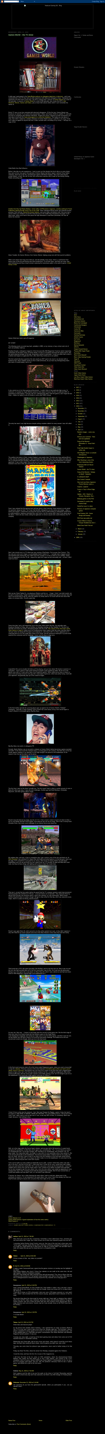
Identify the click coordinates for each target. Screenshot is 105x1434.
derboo (15, 1236)
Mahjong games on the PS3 (85, 499)
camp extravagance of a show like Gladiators (37, 117)
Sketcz (15, 1256)
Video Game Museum (80, 369)
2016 (77, 390)
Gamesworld (48, 1225)
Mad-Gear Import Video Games (83, 379)
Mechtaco (77, 343)
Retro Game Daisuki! (80, 355)
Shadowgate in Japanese (84, 457)
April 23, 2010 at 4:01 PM (25, 1322)
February (80, 531)
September (81, 416)
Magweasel (77, 341)
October (80, 413)
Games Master (58, 99)
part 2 (21, 630)
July (79, 421)
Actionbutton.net (79, 319)
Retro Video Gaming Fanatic (82, 357)
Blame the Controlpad (80, 323)
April (79, 429)
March (80, 529)
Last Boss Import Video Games (83, 377)
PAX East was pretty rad (84, 518)
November (81, 411)
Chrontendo (77, 327)
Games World (29, 101)
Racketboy (77, 353)
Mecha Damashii (79, 345)
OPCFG (76, 347)
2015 (77, 393)
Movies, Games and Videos (23, 103)
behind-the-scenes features (31, 212)
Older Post (69, 1420)
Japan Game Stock (80, 375)
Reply (15, 1250)
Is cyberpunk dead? (83, 477)
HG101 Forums (78, 337)
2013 (77, 398)
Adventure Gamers (79, 321)
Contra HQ (77, 329)
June (79, 424)
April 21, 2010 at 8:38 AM (22, 1266)
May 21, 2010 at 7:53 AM (26, 1371)
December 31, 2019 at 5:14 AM (29, 1382)
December (81, 408)
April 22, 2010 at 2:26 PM (29, 1312)
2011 (77, 403)
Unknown (16, 1382)
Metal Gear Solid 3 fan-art (85, 525)
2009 (77, 537)
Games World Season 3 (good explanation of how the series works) (28, 1219)
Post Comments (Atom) (24, 1424)
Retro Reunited (12, 859)
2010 (77, 406)
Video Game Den (79, 367)
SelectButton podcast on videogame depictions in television (45, 96)
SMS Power (77, 363)
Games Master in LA (14, 1218)
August (80, 419)
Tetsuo (15, 1322)
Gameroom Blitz (79, 331)
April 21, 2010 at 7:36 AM (26, 1236)
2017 (77, 387)
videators (18, 1069)
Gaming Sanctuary (79, 335)
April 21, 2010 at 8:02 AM (28, 1256)
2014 (77, 395)
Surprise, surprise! (82, 487)
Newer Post (11, 1420)
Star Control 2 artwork (83, 479)
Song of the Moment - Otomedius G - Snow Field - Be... (86, 443)
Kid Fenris (77, 339)
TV (54, 1225)
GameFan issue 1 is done (85, 506)
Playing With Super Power (82, 351)
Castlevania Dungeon (80, 325)
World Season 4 (13, 1221)
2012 (77, 401)
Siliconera (77, 361)
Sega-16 (76, 359)
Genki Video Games (80, 373)
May (79, 427)
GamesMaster (39, 1225)
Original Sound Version (81, 349)
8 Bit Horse (77, 317)
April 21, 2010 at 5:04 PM (29, 1285)
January (80, 534)
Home (40, 1420)
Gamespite (77, 333)
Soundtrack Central (79, 365)
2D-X (75, 315)
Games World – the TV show (20, 35)
